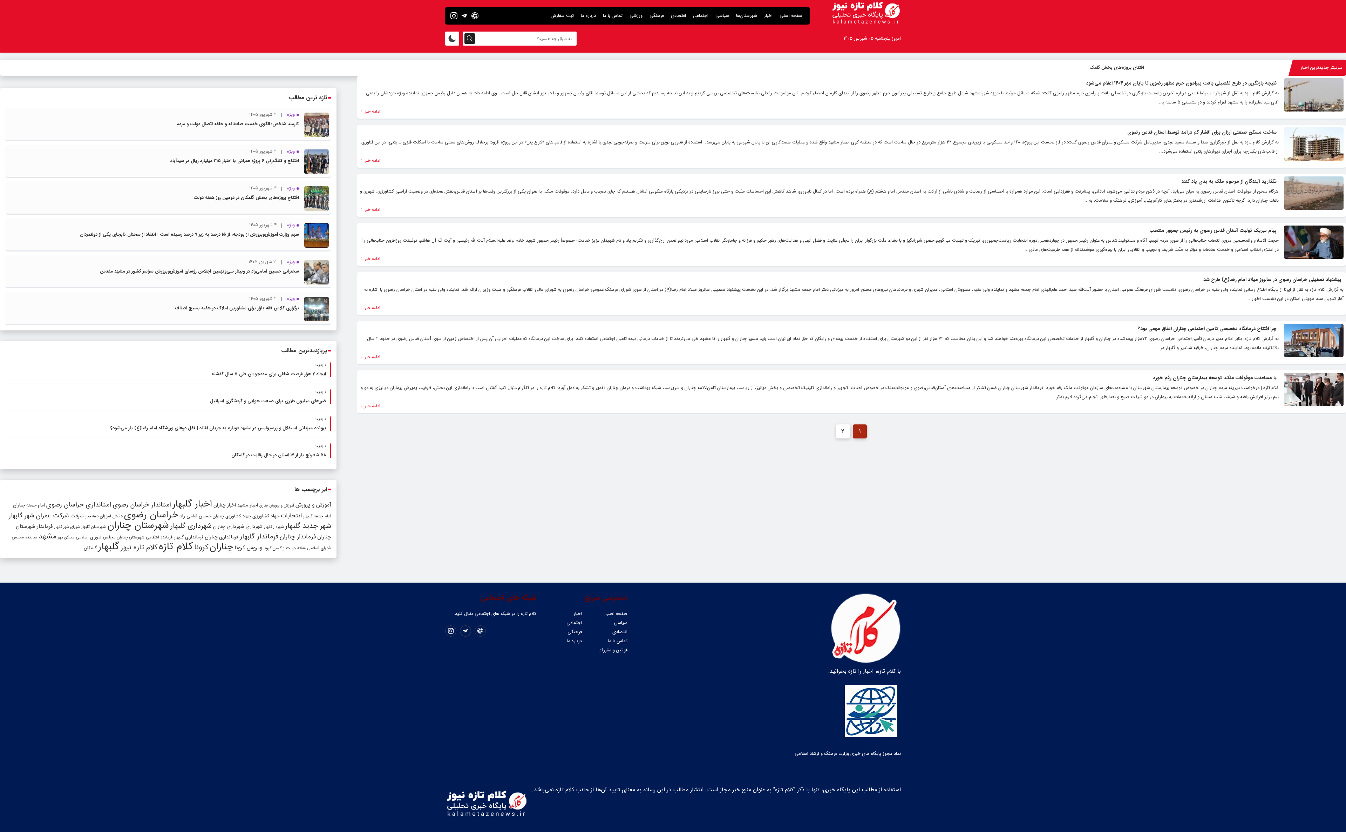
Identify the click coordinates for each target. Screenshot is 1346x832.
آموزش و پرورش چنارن (276, 506)
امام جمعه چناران (29, 505)
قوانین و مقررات (612, 650)
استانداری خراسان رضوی (78, 505)
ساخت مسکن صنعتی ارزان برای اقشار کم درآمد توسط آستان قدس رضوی (1202, 132)
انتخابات (291, 516)
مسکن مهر (66, 537)
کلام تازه (176, 546)
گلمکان (90, 548)
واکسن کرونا (274, 548)
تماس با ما (613, 15)
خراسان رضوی (151, 515)
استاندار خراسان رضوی (142, 505)
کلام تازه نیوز (139, 547)
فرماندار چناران (298, 537)
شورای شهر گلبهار (67, 527)
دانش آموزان (111, 516)
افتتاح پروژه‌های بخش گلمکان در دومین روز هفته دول (1092, 67)
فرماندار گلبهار (259, 536)
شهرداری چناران (228, 526)
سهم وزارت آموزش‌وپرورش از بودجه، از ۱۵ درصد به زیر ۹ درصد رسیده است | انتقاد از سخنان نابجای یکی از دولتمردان (189, 234)
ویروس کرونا (248, 547)
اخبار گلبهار (192, 504)
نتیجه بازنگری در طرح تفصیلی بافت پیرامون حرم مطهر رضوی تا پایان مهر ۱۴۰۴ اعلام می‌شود (1181, 83)
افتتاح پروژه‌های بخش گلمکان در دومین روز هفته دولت (246, 197)
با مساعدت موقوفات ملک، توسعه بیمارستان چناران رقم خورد (1215, 378)
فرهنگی (657, 15)
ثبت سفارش (562, 15)
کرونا (201, 547)
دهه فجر (91, 516)
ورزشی (636, 15)
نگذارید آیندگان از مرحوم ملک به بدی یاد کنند (1229, 181)
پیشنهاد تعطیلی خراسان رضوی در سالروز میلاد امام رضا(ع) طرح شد (1272, 279)
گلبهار (108, 547)
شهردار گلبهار (274, 527)
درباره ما (588, 15)
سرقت (77, 516)
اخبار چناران (224, 505)
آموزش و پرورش (313, 505)
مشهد (47, 536)
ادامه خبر (371, 111)
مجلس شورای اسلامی (95, 537)
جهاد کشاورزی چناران (232, 516)
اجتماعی (700, 15)
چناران (221, 546)
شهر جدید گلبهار (308, 526)
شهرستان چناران (138, 525)
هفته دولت (296, 548)
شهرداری (254, 526)
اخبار (768, 15)
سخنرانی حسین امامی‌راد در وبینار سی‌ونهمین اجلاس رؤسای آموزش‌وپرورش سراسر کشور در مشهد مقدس (199, 271)
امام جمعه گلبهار (317, 516)
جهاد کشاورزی (265, 516)
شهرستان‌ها (746, 15)
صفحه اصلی (791, 15)
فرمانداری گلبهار (188, 537)
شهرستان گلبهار (93, 527)
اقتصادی (678, 15)
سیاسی (722, 15)
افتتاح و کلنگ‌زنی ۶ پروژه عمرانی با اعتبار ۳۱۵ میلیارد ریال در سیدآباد (234, 161)
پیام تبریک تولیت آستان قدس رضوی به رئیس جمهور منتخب (1213, 230)
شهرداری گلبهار (191, 526)
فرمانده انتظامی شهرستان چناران (144, 537)
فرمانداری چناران (221, 537)
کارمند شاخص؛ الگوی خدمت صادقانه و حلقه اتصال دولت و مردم (237, 124)
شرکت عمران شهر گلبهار (39, 516)
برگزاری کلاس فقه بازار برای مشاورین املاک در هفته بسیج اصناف (237, 308)
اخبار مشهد (247, 505)
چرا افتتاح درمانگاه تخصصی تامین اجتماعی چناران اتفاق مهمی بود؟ (1207, 329)
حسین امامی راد (195, 516)
